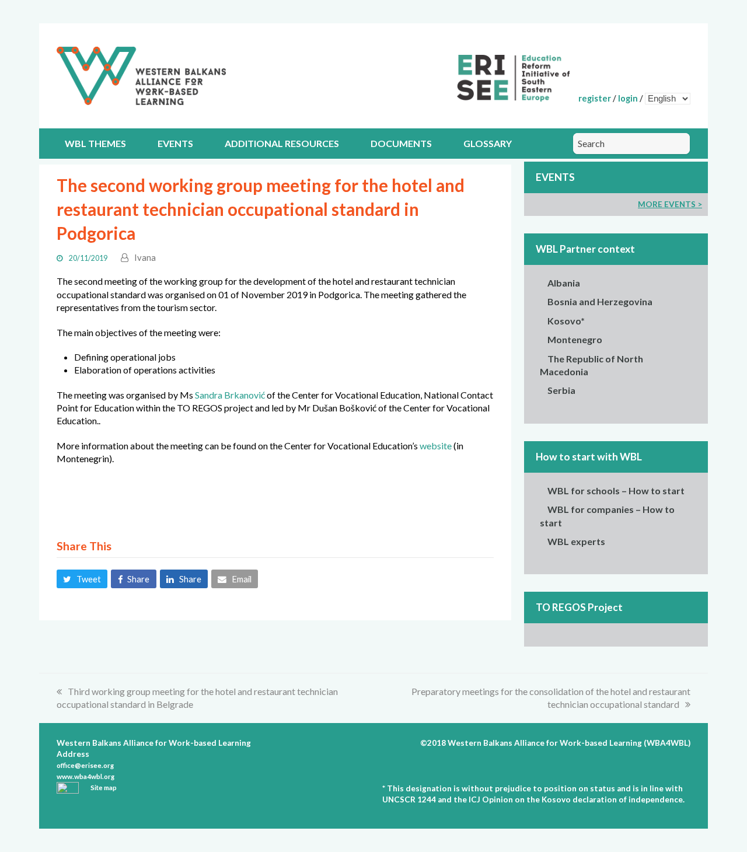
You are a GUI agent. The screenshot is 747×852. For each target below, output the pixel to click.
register (594, 98)
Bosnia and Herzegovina (599, 301)
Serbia (561, 390)
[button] (82, 579)
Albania (563, 282)
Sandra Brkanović (230, 394)
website (436, 445)
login (628, 98)
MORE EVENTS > (670, 204)
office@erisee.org (85, 765)
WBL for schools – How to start (616, 490)
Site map (103, 787)
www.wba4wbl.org (85, 776)
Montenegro (574, 339)
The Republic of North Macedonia (591, 365)
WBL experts (576, 541)
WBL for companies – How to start (607, 516)
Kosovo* (566, 320)
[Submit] (677, 143)
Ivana (145, 257)
